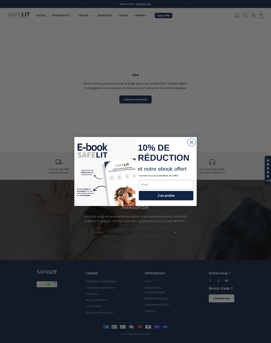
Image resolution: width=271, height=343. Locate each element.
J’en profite (166, 195)
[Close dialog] (191, 142)
